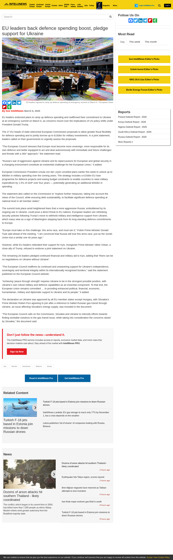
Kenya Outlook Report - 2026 (132, 122)
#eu (5, 366)
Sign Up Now (17, 351)
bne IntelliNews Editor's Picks (144, 59)
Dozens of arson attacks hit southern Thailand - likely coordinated (22, 496)
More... (115, 5)
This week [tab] (134, 41)
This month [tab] (151, 41)
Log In (167, 5)
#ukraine (14, 366)
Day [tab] (122, 41)
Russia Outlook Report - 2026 (132, 137)
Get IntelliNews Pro (74, 378)
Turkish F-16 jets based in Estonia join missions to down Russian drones (18, 425)
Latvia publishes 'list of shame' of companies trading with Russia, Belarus (74, 424)
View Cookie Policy (162, 557)
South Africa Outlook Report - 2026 (134, 132)
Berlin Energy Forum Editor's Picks (144, 90)
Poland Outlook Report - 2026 (132, 117)
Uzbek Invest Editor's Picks (144, 69)
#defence (39, 366)
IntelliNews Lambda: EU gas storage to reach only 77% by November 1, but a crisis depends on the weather (76, 414)
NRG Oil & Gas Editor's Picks (144, 79)
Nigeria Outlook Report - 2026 (132, 127)
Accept (149, 557)
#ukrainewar (26, 366)
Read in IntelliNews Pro (41, 378)
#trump (49, 366)
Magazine (106, 5)
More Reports (125, 142)
